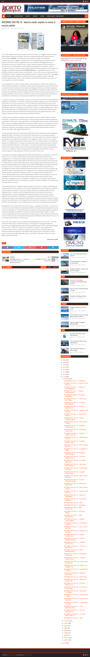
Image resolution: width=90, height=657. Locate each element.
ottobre (66, 623)
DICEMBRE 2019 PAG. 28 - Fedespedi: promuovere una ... (74, 426)
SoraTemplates (11, 655)
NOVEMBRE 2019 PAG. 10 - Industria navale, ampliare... (74, 519)
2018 (64, 643)
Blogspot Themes (28, 655)
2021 (64, 372)
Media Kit (35, 16)
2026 (64, 360)
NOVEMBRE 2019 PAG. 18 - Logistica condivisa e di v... (74, 535)
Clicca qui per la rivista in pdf (73, 60)
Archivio (9, 16)
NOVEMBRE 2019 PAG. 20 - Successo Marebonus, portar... (74, 539)
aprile (66, 635)
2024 (64, 364)
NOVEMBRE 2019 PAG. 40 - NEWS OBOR (75, 577)
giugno (66, 630)
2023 (64, 367)
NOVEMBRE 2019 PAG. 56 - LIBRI (73, 618)
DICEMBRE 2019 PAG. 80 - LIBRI (73, 502)
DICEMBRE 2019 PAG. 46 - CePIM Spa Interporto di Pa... (74, 457)
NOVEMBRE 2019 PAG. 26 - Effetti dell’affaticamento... (73, 550)
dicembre (66, 378)
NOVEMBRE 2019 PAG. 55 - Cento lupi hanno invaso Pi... (74, 614)
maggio (66, 632)
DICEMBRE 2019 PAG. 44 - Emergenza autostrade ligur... (74, 453)
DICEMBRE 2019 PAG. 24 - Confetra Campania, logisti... (74, 418)
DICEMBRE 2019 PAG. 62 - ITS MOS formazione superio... (74, 480)
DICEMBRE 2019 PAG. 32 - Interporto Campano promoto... (74, 434)
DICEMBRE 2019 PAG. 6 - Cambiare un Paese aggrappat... (74, 387)
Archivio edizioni (18, 16)
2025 (64, 362)
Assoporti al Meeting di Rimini (78, 296)
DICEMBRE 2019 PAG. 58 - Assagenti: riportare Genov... (74, 472)
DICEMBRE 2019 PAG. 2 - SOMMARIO (74, 381)
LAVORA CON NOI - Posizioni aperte (55, 16)
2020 (64, 374)
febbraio (66, 637)
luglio (66, 628)
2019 (64, 376)
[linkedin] (87, 1)
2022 (64, 369)
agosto (66, 625)
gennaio (66, 640)
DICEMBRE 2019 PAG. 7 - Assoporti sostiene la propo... (74, 391)
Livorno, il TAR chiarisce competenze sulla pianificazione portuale (78, 281)
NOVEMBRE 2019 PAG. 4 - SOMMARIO (74, 505)
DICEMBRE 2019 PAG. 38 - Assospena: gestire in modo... (74, 441)
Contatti (28, 16)
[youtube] (86, 1)
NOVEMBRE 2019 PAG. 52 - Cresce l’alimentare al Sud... (73, 607)
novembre (67, 621)
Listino (42, 16)
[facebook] (83, 1)
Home (3, 1)
